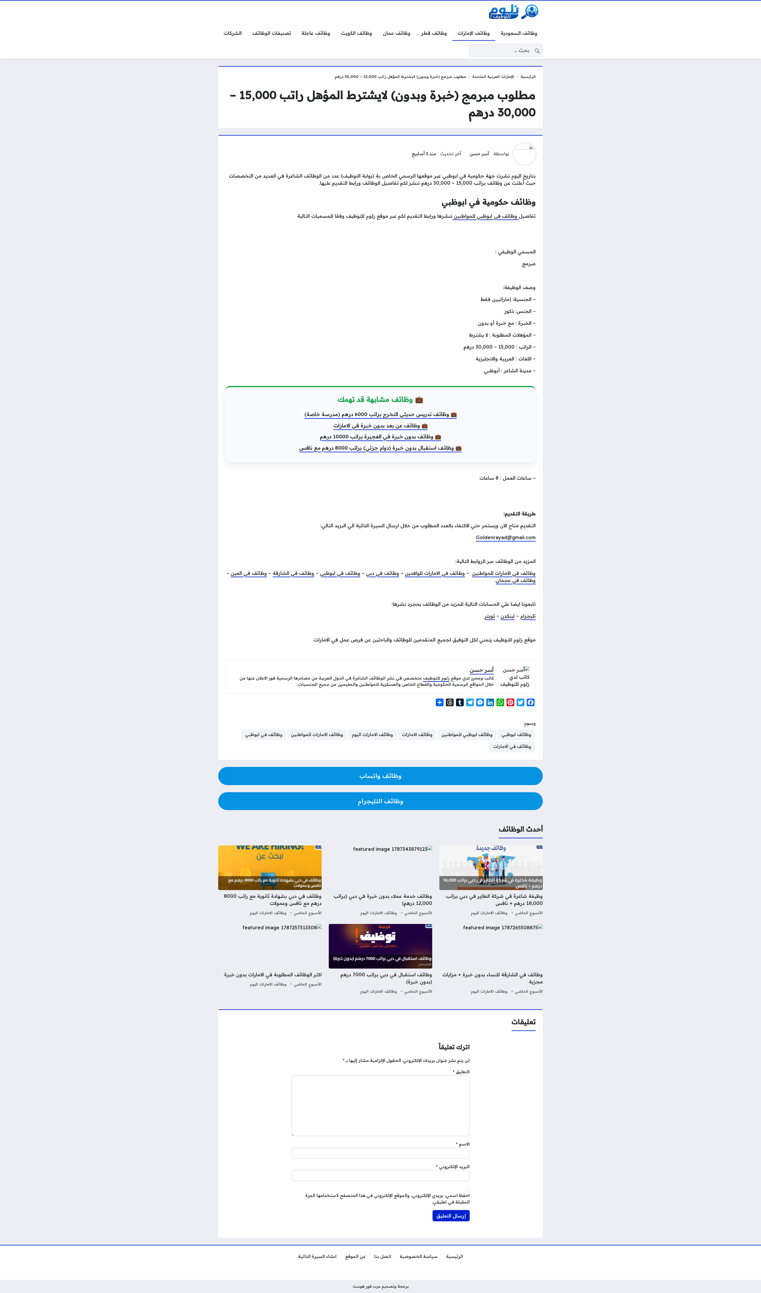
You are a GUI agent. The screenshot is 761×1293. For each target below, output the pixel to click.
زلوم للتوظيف (436, 678)
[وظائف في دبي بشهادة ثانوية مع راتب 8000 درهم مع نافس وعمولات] (270, 881)
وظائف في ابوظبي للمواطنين (485, 216)
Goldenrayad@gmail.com (506, 537)
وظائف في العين (249, 573)
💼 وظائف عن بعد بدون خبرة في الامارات (381, 425)
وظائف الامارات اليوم (489, 912)
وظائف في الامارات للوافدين (435, 573)
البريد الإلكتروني (453, 1166)
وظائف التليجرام (380, 801)
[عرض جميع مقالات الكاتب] (524, 154)
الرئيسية (528, 76)
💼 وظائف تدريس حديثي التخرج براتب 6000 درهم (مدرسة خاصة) (380, 414)
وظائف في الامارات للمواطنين (504, 573)
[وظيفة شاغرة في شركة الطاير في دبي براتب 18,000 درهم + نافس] (491, 881)
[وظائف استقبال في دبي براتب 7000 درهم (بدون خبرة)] (380, 959)
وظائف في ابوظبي (340, 573)
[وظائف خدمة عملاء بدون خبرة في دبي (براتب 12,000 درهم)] (380, 881)
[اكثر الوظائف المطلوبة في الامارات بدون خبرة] (270, 959)
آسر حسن (479, 153)
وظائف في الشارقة (293, 573)
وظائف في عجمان (516, 580)
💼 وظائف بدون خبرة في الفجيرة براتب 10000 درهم (380, 436)
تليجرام (528, 616)
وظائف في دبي (382, 573)
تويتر (490, 616)
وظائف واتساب (380, 775)
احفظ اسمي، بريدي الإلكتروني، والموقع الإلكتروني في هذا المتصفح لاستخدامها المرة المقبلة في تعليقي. (387, 1199)
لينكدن (508, 616)
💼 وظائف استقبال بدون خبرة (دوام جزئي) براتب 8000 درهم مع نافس (380, 448)
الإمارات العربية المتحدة (493, 76)
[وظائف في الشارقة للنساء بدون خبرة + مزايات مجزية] (491, 959)
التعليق (461, 1071)
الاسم (463, 1144)
